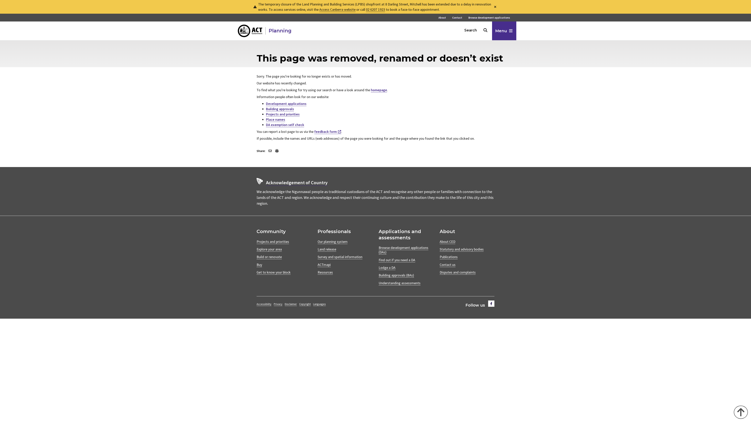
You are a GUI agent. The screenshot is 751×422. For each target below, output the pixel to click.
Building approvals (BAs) (396, 275)
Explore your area (269, 249)
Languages (319, 304)
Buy (259, 264)
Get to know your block (274, 272)
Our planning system (333, 241)
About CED (447, 241)
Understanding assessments (399, 283)
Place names (275, 119)
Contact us (447, 264)
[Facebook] (491, 303)
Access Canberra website (337, 9)
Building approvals (280, 109)
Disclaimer (291, 304)
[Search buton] (485, 30)
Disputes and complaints (458, 272)
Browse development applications (489, 18)
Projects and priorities (283, 114)
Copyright (305, 304)
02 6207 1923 (375, 9)
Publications (449, 257)
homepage (379, 90)
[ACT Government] (250, 31)
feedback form (325, 131)
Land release (327, 249)
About (442, 18)
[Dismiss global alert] (495, 6)
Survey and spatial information (340, 257)
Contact (457, 18)
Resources (325, 272)
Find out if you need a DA (397, 260)
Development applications (286, 103)
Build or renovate (269, 257)
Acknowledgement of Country (297, 183)
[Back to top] (741, 412)
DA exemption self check (285, 124)
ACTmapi (324, 264)
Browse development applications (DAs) (403, 249)
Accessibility (264, 304)
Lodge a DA (387, 267)
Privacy (278, 304)
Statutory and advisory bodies (462, 249)
